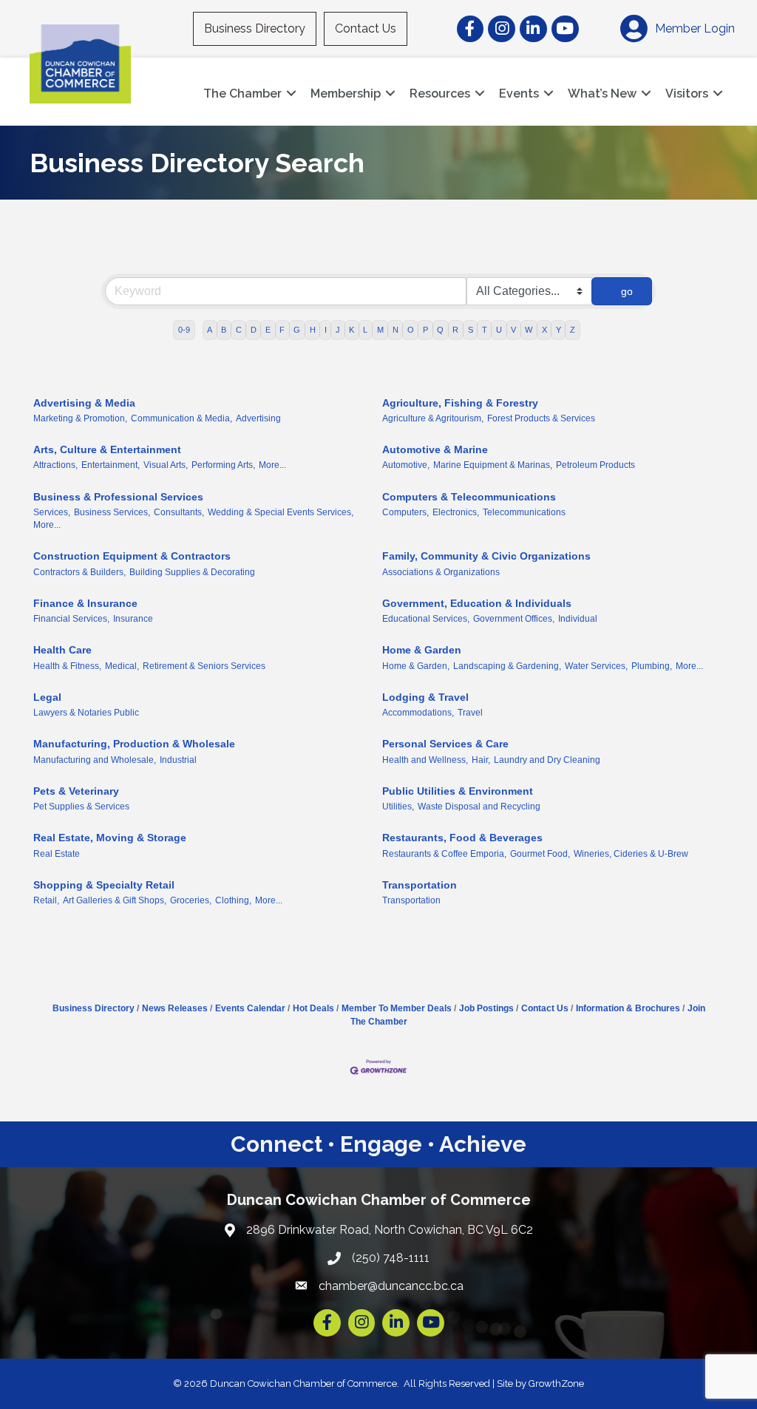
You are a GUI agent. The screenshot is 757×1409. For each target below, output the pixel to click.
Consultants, (179, 512)
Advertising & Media (84, 403)
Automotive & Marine (435, 449)
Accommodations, (418, 712)
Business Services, (112, 512)
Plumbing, (651, 666)
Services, (51, 512)
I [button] (326, 329)
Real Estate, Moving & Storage (109, 837)
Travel (470, 712)
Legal (47, 697)
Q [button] (440, 329)
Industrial (178, 760)
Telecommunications (524, 512)
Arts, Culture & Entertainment (107, 449)
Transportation (419, 885)
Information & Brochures (628, 1008)
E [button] (268, 329)
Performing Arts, (223, 465)
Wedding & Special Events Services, (280, 512)
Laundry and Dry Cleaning (547, 760)
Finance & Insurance (85, 603)
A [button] (209, 329)
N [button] (395, 329)
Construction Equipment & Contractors (132, 556)
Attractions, (55, 465)
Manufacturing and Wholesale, (94, 760)
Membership (345, 93)
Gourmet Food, (540, 854)
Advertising (258, 418)
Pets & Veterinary (76, 791)
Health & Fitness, (67, 666)
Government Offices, (513, 619)
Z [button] (572, 329)
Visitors (686, 93)
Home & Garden (421, 650)
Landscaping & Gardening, (507, 666)
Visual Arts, (165, 465)
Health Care (62, 650)
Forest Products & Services (541, 418)
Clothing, (233, 900)
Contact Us (365, 28)
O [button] (410, 329)
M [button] (380, 329)
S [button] (470, 329)
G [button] (296, 329)
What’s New (602, 93)
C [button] (239, 329)
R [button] (455, 329)
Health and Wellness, (425, 760)
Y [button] (558, 329)
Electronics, (455, 512)
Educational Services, (425, 619)
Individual (577, 619)
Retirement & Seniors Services (204, 666)
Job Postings (486, 1008)
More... (272, 465)
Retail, (46, 900)
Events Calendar (250, 1008)
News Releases (175, 1008)
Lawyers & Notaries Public (86, 712)
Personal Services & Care (445, 744)
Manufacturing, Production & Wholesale (134, 744)
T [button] (484, 329)
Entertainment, (110, 465)
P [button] (425, 329)
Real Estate (56, 854)
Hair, (481, 760)
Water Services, (596, 666)
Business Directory (254, 28)
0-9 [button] (184, 329)
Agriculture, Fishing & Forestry (460, 403)
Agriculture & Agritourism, (432, 418)
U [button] (499, 329)
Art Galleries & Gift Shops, (114, 900)
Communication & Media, (181, 418)
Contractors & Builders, (79, 572)
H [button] (313, 329)
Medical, (122, 666)
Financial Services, (71, 619)
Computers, (405, 512)
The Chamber (242, 93)
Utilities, (398, 806)
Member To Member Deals (397, 1008)
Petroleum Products (595, 465)
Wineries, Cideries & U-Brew (631, 854)
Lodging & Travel (425, 697)
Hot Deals (313, 1008)
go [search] (627, 291)
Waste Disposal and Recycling (479, 806)
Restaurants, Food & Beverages (462, 837)
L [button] (365, 329)
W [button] (528, 329)
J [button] (338, 329)
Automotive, (406, 465)
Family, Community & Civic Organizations (486, 556)
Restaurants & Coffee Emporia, (444, 854)
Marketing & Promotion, (80, 418)
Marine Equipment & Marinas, (492, 465)
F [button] (282, 329)
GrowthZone (556, 1383)
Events (519, 93)
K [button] (351, 329)
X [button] (544, 329)
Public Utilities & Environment (457, 791)
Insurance (133, 619)
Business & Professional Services (118, 497)
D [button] (254, 329)
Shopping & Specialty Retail (103, 885)
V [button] (513, 329)
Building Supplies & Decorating (192, 572)
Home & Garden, (415, 666)
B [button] (223, 329)
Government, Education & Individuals (476, 603)
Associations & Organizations (441, 572)
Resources (440, 93)
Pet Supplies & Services (81, 806)
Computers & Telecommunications (469, 497)
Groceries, (190, 900)
